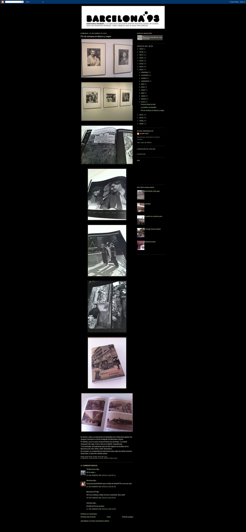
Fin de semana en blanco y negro (152, 110)
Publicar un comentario (89, 514)
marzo (143, 96)
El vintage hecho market (152, 229)
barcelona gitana (96, 458)
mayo (143, 90)
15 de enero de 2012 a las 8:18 (101, 486)
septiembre (145, 81)
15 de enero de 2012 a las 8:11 (101, 475)
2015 (141, 61)
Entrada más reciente (88, 517)
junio (143, 87)
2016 (141, 58)
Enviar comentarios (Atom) (100, 521)
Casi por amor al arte (148, 104)
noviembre (145, 75)
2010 (141, 118)
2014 (141, 64)
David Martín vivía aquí (152, 191)
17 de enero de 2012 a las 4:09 (101, 509)
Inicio (109, 517)
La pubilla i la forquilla (148, 107)
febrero (144, 99)
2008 (141, 124)
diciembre (144, 72)
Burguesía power (150, 242)
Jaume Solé (144, 133)
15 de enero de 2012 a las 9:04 (101, 498)
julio (143, 84)
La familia (147, 204)
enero (143, 102)
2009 (141, 121)
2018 (141, 52)
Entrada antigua (127, 517)
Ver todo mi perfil (144, 142)
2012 (141, 69)
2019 (141, 49)
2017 (141, 55)
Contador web (141, 154)
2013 (141, 66)
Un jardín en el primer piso (153, 216)
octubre (144, 78)
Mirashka (89, 480)
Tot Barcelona (91, 469)
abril (143, 93)
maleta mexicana (110, 458)
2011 (141, 115)
